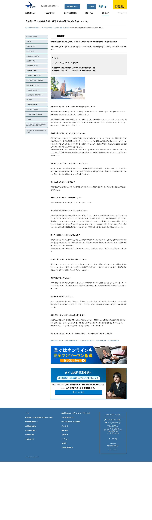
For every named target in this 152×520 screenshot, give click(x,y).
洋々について (122, 13)
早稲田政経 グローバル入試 (33, 75)
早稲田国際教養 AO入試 (32, 85)
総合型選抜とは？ (57, 340)
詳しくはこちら (78, 392)
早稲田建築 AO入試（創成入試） (34, 80)
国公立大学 (29, 99)
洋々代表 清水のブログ (68, 417)
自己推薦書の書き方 (87, 340)
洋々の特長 (65, 426)
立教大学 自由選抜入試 (32, 104)
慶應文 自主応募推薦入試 (32, 56)
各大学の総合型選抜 (70, 13)
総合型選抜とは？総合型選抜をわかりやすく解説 (39, 417)
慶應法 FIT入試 (30, 51)
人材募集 (64, 443)
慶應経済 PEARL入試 (31, 70)
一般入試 (28, 119)
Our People (65, 439)
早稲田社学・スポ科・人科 (33, 90)
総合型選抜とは (30, 13)
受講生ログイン (73, 6)
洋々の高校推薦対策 (67, 447)
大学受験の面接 (113, 340)
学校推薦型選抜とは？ (31, 421)
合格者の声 (105, 13)
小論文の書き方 (49, 13)
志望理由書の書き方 (72, 340)
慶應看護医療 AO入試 (32, 65)
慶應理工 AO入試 (30, 61)
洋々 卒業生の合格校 (31, 36)
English (91, 6)
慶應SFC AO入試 (30, 46)
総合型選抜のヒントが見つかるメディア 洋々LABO (76, 413)
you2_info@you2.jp (114, 423)
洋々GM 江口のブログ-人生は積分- (71, 421)
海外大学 (28, 41)
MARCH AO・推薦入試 (32, 109)
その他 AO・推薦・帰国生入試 (34, 114)
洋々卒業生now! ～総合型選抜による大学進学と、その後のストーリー (36, 124)
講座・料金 (89, 13)
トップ (27, 413)
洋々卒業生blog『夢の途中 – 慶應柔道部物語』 (36, 131)
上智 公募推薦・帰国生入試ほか (34, 95)
